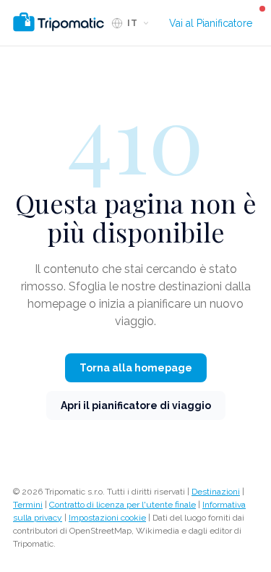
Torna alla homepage (135, 368)
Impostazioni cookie (107, 518)
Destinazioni (216, 492)
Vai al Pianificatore (210, 23)
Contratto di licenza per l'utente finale (122, 505)
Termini (28, 505)
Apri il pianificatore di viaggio (136, 405)
